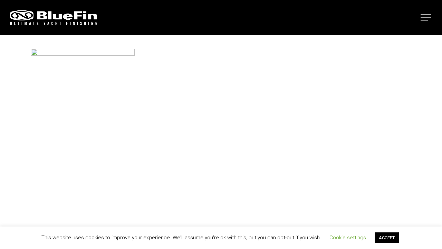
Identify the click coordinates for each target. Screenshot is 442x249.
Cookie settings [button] (347, 237)
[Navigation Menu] (426, 17)
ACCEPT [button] (387, 237)
